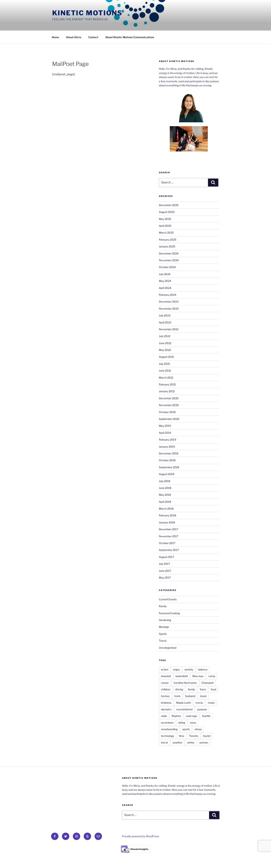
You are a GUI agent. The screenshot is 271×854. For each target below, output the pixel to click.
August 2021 (166, 356)
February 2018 (167, 515)
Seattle (206, 715)
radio (164, 715)
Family (162, 606)
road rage (191, 715)
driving (179, 689)
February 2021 (167, 384)
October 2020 (167, 412)
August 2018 (166, 474)
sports (186, 729)
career (165, 682)
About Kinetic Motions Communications (129, 37)
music (211, 702)
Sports (163, 633)
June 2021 (165, 370)
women (203, 742)
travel (164, 742)
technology (167, 735)
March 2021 (166, 377)
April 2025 (165, 225)
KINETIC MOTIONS (87, 13)
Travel (162, 640)
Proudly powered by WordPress (140, 836)
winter (190, 742)
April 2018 (165, 501)
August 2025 (166, 211)
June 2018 (165, 487)
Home (55, 37)
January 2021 (167, 391)
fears (203, 689)
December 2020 (169, 398)
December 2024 (168, 253)
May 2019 (165, 425)
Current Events (168, 599)
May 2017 (165, 577)
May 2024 (165, 280)
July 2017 (164, 563)
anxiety (189, 669)
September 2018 (169, 467)
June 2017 (165, 570)
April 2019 (165, 432)
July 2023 (164, 315)
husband (190, 696)
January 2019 (167, 446)
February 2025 (167, 239)
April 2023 (165, 322)
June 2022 (165, 343)
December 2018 (168, 453)
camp (211, 676)
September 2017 (169, 549)
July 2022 (164, 336)
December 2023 (168, 301)
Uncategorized (167, 647)
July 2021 (164, 363)
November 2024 (169, 260)
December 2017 (168, 529)
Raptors (176, 715)
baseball (166, 676)
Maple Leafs (183, 702)
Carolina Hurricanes (185, 682)
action (164, 669)
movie (199, 702)
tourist (207, 735)
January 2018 (167, 522)
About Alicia (73, 37)
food (213, 689)
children (165, 689)
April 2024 (165, 287)
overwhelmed (184, 709)
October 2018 (167, 460)
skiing (181, 722)
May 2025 (165, 218)
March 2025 (166, 232)
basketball (182, 676)
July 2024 (164, 274)
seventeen (167, 722)
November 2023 (169, 308)
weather (177, 742)
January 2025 (167, 246)
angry (176, 669)
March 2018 (166, 508)
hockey (165, 696)
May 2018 (165, 494)
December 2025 (168, 205)
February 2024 (167, 294)
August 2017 (166, 556)
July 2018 (164, 481)
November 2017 (168, 536)
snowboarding (169, 729)
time (181, 735)
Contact (93, 37)
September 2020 (169, 418)
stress (198, 729)
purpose (202, 709)
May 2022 (165, 349)
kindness (166, 702)
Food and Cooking (169, 613)
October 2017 (167, 543)
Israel (203, 696)
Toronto (193, 735)
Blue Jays (198, 676)
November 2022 (168, 329)
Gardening (165, 620)
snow (193, 722)
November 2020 (169, 405)
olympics (166, 709)
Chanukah (207, 682)
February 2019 (167, 439)
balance (202, 669)
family (191, 689)
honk (177, 696)
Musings (164, 626)
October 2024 (167, 267)
